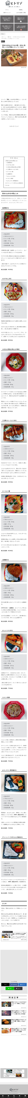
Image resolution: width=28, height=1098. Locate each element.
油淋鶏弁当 (9, 162)
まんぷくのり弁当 (11, 176)
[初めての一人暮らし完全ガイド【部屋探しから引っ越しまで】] (7, 19)
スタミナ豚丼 (10, 178)
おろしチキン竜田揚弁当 (12, 180)
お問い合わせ (21, 1093)
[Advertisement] (14, 83)
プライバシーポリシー (7, 1093)
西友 (3, 41)
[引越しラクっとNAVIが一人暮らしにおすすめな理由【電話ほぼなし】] (7, 27)
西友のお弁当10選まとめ (11, 160)
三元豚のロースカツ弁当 (12, 169)
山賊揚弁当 (9, 173)
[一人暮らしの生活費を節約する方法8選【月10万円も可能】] (21, 27)
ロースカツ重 (10, 171)
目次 (12, 158)
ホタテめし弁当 (10, 164)
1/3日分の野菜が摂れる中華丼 (14, 167)
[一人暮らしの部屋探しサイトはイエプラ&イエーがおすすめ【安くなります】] (21, 19)
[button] (18, 988)
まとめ (7, 185)
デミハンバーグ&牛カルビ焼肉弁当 (15, 183)
